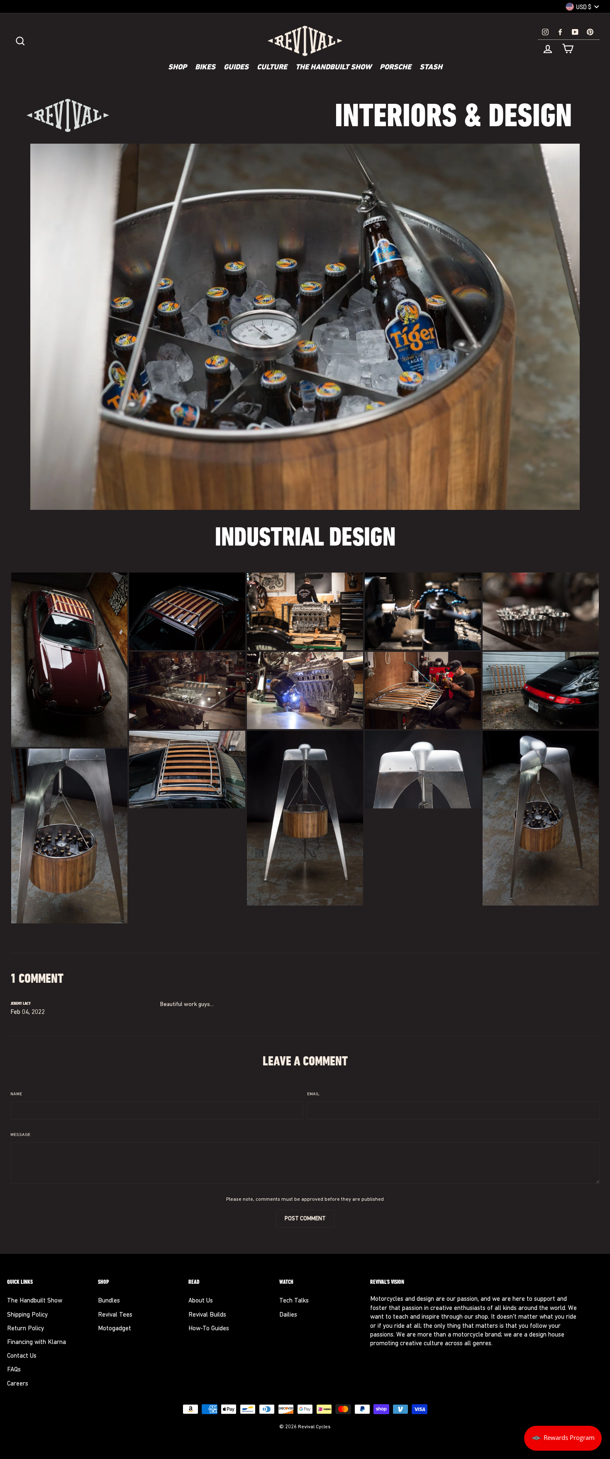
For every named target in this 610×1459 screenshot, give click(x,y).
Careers (17, 1384)
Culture (272, 67)
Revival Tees (115, 1315)
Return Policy (25, 1329)
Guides (236, 67)
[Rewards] (563, 1438)
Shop (177, 67)
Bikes (205, 67)
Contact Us (22, 1356)
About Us (200, 1301)
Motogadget (114, 1329)
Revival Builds (207, 1315)
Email (313, 1094)
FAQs (14, 1370)
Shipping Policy (27, 1315)
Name (16, 1094)
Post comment (305, 1219)
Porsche (395, 67)
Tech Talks (294, 1301)
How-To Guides (208, 1329)
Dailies (288, 1315)
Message (20, 1135)
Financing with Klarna (36, 1342)
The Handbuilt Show (333, 67)
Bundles (109, 1301)
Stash (431, 67)
